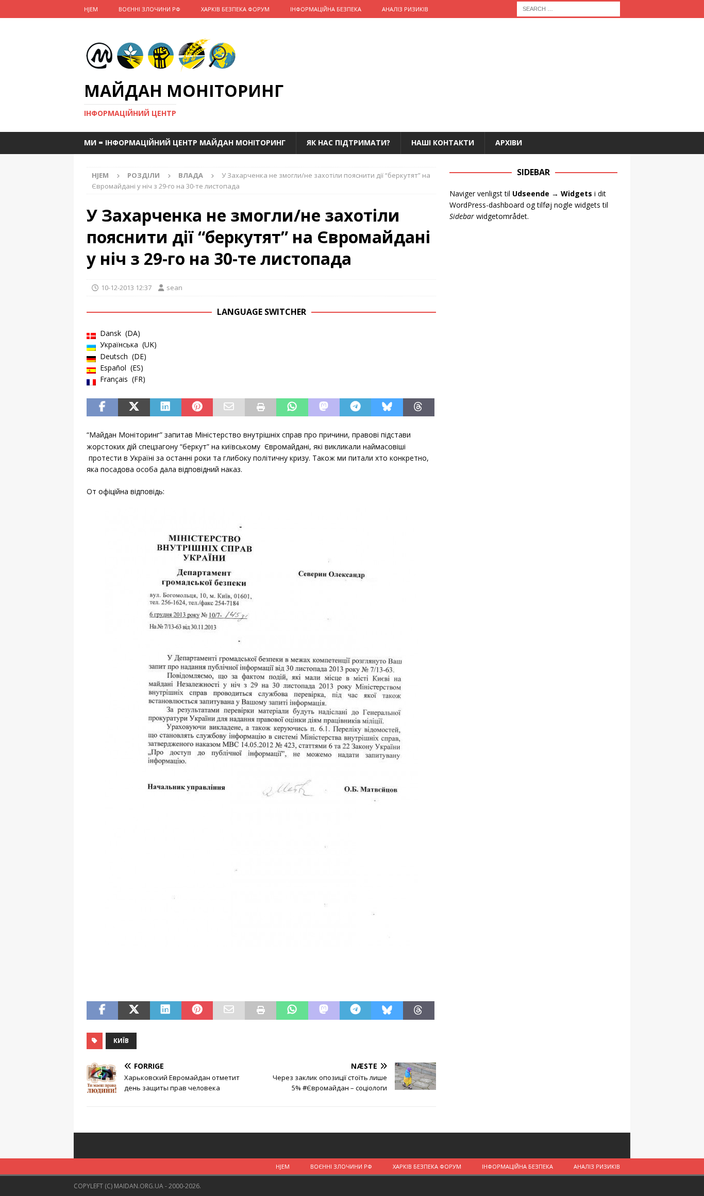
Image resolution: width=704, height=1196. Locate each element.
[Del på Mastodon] (324, 407)
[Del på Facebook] (102, 407)
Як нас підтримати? (348, 142)
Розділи (143, 175)
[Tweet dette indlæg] (133, 407)
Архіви (508, 142)
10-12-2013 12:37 (126, 287)
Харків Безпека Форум (235, 9)
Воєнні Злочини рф (149, 9)
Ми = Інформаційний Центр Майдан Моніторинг (185, 142)
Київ (121, 1040)
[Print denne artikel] (260, 407)
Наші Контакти (442, 142)
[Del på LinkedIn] (165, 407)
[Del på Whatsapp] (292, 407)
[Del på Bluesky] (387, 407)
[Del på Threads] (418, 407)
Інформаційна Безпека (325, 9)
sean (174, 287)
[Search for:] (568, 8)
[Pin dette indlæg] (197, 407)
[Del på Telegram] (355, 407)
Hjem (91, 9)
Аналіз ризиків (405, 9)
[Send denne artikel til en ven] (228, 407)
